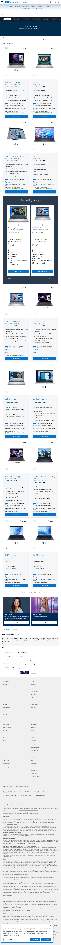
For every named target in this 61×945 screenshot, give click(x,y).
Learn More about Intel (34, 673)
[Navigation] (2, 2)
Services (5, 737)
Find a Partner (6, 760)
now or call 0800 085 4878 (34, 8)
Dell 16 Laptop (12, 228)
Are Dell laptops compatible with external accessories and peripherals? (20, 660)
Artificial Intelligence (7, 727)
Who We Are (33, 727)
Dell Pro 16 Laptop (40, 399)
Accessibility (6, 799)
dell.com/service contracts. (47, 892)
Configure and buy (18, 271)
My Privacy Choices (8, 795)
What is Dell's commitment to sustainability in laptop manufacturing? (19, 664)
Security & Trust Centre (35, 776)
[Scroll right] (59, 19)
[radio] (15, 70)
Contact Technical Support (9, 711)
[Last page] (44, 593)
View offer (22, 112)
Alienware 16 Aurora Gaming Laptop (44, 477)
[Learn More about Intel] (24, 672)
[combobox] (36, 2)
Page (28, 592)
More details (28, 835)
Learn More (16, 622)
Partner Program (7, 767)
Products (5, 730)
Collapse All (14, 629)
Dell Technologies (7, 786)
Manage (10, 939)
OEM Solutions (6, 763)
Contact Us (33, 711)
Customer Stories (34, 750)
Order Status (33, 688)
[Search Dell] (51, 2)
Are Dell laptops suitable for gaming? (12, 668)
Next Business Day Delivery (9, 907)
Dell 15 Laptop (38, 156)
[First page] (16, 593)
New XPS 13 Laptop (12, 82)
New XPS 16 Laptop (12, 476)
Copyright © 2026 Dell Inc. (10, 792)
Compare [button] (24, 48)
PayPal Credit (7, 106)
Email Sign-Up (33, 770)
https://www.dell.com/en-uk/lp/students (28, 810)
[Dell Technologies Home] (11, 2)
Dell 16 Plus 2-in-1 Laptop (14, 156)
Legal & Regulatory (40, 795)
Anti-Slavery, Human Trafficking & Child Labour (25, 799)
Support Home (6, 707)
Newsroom (33, 740)
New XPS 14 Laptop (40, 321)
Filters (46, 40)
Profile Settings (33, 691)
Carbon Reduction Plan (47, 799)
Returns (5, 714)
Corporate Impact (34, 747)
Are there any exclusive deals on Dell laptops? (14, 656)
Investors (32, 737)
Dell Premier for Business (22, 786)
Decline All (35, 939)
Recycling (32, 743)
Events (32, 767)
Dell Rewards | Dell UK (12, 824)
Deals (4, 740)
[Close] (51, 926)
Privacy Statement (39, 792)
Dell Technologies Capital (36, 734)
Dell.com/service (50, 852)
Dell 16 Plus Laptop (38, 228)
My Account (33, 684)
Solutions (5, 734)
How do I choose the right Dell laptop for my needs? (15, 652)
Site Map (5, 684)
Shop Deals (22, 8)
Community (33, 707)
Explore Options (16, 116)
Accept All (46, 939)
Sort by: (3, 37)
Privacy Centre (33, 773)
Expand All (6, 629)
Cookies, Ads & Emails (26, 795)
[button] (55, 2)
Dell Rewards (33, 763)
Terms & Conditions (25, 792)
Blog (31, 760)
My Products (33, 694)
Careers (32, 730)
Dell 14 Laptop (38, 82)
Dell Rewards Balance (35, 697)
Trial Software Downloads (36, 780)
